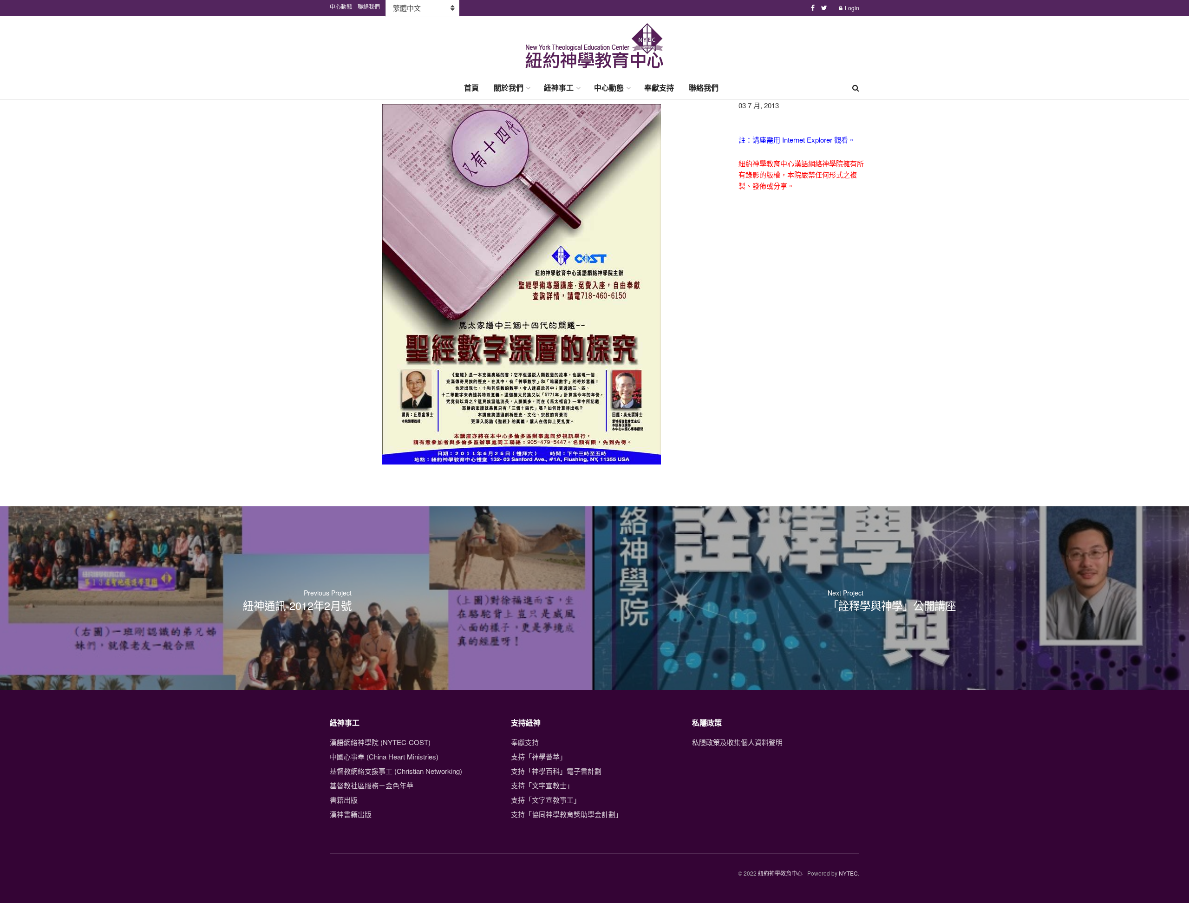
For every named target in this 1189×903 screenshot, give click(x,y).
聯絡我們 (704, 87)
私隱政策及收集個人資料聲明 (737, 742)
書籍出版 (344, 800)
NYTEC (848, 873)
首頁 (471, 87)
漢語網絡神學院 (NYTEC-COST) (380, 742)
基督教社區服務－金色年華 (371, 785)
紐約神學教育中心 (780, 873)
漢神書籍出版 (351, 814)
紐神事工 (559, 87)
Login (851, 8)
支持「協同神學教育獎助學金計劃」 (566, 814)
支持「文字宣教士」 (542, 785)
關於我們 (508, 87)
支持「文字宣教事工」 (546, 800)
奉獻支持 (659, 87)
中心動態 (609, 87)
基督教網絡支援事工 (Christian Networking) (396, 771)
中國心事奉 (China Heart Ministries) (384, 756)
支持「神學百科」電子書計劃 (556, 771)
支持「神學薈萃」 (539, 756)
